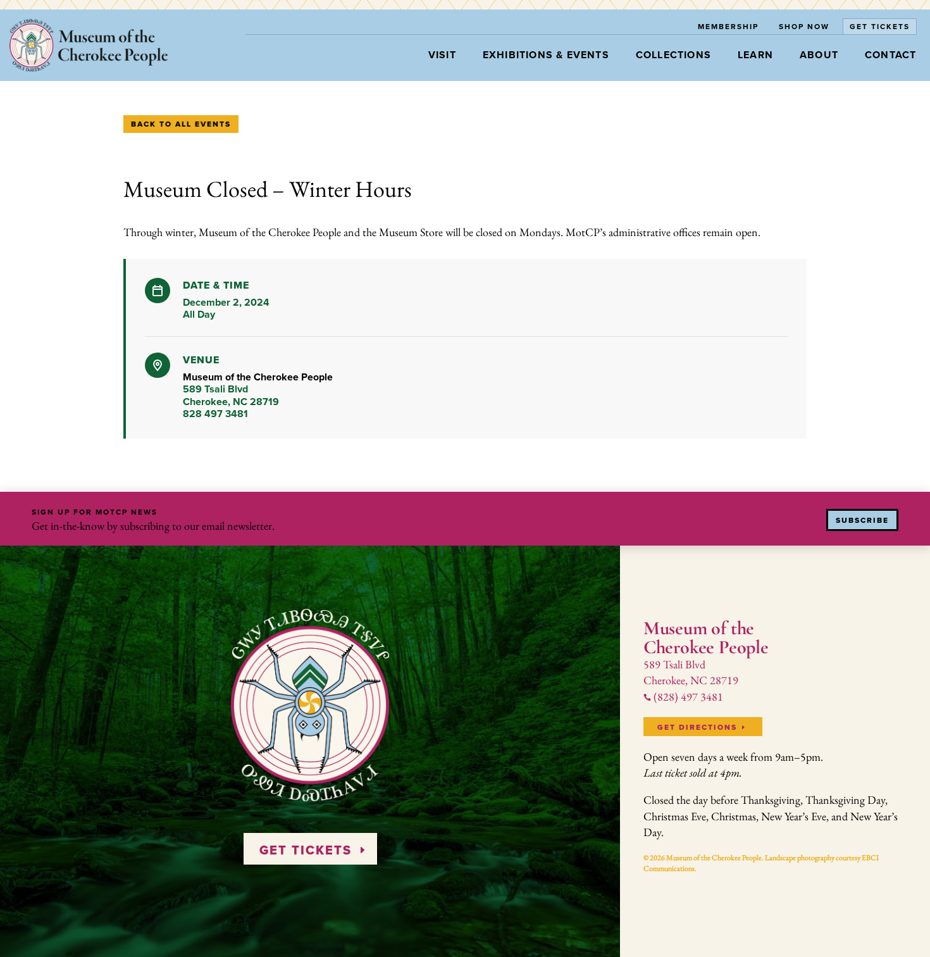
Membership (728, 26)
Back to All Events (181, 124)
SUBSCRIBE (862, 520)
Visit (442, 54)
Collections (673, 54)
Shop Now (804, 26)
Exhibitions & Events (546, 54)
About (819, 54)
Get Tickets (880, 26)
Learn (755, 54)
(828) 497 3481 (683, 696)
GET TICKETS (305, 850)
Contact (890, 54)
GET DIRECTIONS (697, 727)
